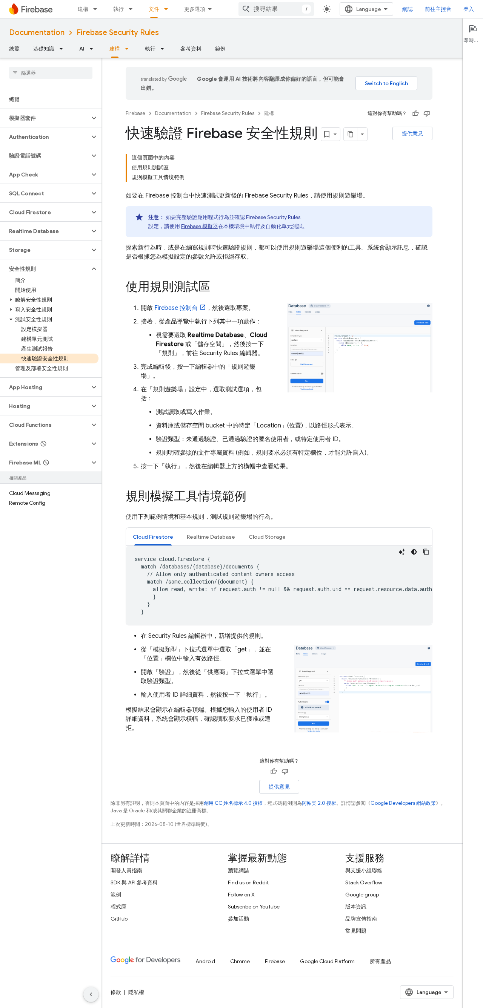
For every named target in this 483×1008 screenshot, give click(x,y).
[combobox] (276, 9)
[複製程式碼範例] (426, 552)
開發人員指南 (126, 870)
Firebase (135, 113)
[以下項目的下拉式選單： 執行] (133, 9)
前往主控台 (438, 9)
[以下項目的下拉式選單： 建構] (97, 9)
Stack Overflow (363, 882)
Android (205, 961)
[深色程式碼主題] (414, 552)
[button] (44, 118)
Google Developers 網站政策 (403, 803)
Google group (362, 894)
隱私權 (136, 992)
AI (82, 48)
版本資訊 (355, 906)
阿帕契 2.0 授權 (319, 803)
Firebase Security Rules (118, 32)
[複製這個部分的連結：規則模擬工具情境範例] (253, 497)
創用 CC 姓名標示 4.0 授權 (233, 803)
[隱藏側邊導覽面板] (90, 994)
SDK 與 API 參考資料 (134, 882)
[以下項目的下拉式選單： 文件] (168, 9)
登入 (468, 9)
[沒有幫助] (426, 113)
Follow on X (241, 894)
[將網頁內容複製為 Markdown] (350, 134)
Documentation (37, 32)
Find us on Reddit (248, 882)
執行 (118, 9)
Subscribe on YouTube (254, 906)
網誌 (407, 9)
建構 (83, 9)
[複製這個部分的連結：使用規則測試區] (217, 287)
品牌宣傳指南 (361, 918)
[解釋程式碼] (402, 552)
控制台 (176, 308)
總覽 (14, 48)
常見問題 (355, 930)
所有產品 (380, 961)
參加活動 (238, 918)
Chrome (240, 961)
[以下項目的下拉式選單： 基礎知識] (63, 49)
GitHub (119, 918)
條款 (116, 992)
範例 (220, 48)
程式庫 (118, 906)
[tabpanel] (279, 585)
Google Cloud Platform (327, 961)
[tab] (153, 536)
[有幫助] (415, 113)
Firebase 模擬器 (199, 226)
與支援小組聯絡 (363, 870)
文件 (154, 9)
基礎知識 (43, 48)
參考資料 (191, 48)
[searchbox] (50, 73)
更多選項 (194, 9)
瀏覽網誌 (238, 870)
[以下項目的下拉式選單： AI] (94, 49)
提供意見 (412, 133)
